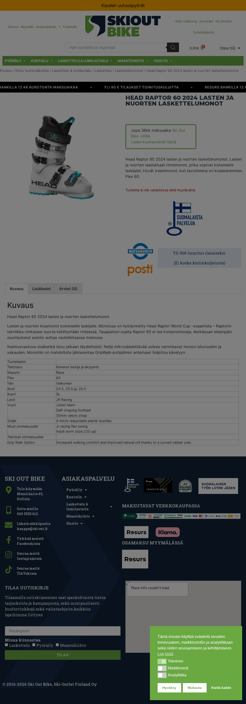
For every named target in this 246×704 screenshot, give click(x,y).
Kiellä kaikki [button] (221, 688)
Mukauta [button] (195, 688)
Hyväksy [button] (169, 688)
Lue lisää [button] (165, 654)
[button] (162, 661)
